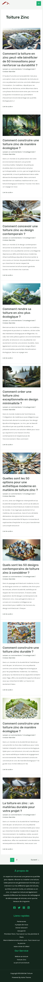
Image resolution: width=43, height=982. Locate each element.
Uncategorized (28, 69)
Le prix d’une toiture (21, 963)
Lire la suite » (8, 106)
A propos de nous (21, 925)
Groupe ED (22, 931)
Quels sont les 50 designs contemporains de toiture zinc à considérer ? (21, 568)
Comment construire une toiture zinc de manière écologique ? (21, 144)
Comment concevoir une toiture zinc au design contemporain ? (20, 230)
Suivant (35, 860)
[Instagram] (24, 907)
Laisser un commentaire (12, 69)
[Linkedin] (28, 907)
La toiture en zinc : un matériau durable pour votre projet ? (19, 807)
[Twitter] (19, 907)
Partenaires (21, 921)
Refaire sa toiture (21, 956)
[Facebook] (14, 907)
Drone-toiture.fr (22, 928)
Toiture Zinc (21, 960)
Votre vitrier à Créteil (21, 946)
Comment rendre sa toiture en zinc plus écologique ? (17, 312)
